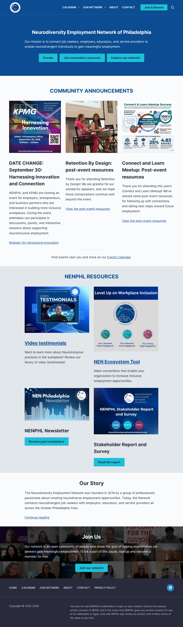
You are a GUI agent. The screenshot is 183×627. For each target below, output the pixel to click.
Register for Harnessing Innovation (34, 242)
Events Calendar (119, 257)
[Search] (172, 7)
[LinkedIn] (170, 587)
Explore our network (125, 58)
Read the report (109, 462)
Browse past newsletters (46, 441)
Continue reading (37, 517)
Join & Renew (154, 7)
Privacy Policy (105, 587)
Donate (48, 58)
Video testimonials (45, 343)
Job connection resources (82, 58)
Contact (128, 7)
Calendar (69, 7)
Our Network (92, 7)
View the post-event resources (88, 209)
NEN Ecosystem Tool (117, 361)
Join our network (91, 568)
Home (13, 587)
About (113, 7)
